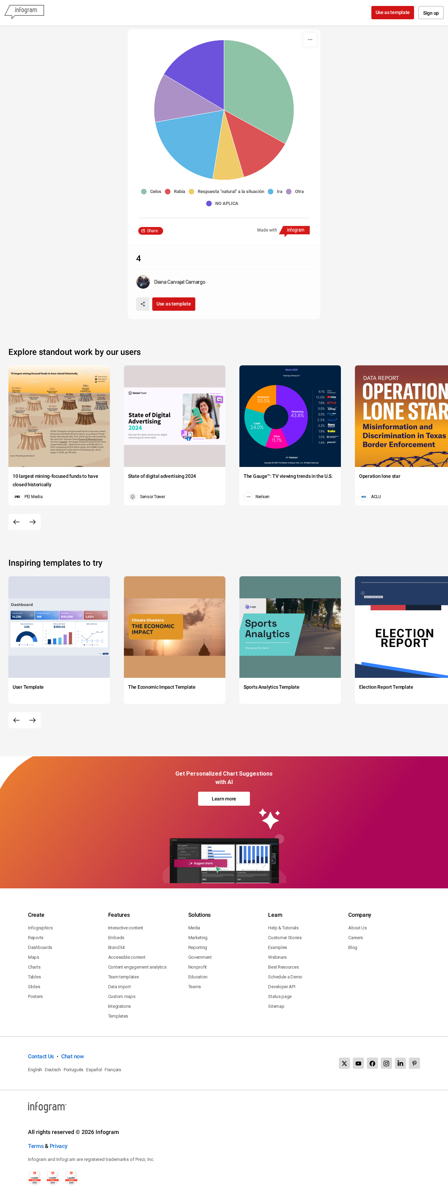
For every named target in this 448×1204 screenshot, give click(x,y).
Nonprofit (197, 967)
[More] (310, 39)
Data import (119, 986)
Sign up (431, 13)
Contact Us (41, 1056)
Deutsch (53, 1069)
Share (152, 230)
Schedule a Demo (285, 976)
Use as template (393, 12)
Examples (277, 947)
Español (94, 1069)
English (35, 1069)
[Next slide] (32, 522)
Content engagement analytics (137, 967)
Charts (34, 967)
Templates (118, 1016)
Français (113, 1069)
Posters (35, 996)
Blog (352, 947)
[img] (259, 92)
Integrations (119, 1006)
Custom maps (121, 996)
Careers (355, 937)
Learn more (224, 798)
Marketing (198, 937)
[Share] (142, 304)
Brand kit (116, 947)
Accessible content (127, 957)
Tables (34, 976)
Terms (36, 1146)
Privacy (59, 1146)
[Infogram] (24, 12)
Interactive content (125, 927)
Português (73, 1069)
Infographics (40, 927)
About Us (357, 927)
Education (198, 976)
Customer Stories (284, 937)
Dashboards (40, 947)
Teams (194, 986)
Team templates (123, 976)
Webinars (277, 957)
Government (200, 957)
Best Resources (283, 967)
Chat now (72, 1056)
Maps (33, 957)
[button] (153, 191)
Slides (34, 986)
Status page (280, 996)
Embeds (116, 937)
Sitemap (276, 1006)
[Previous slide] (16, 522)
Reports (35, 937)
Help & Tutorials (283, 927)
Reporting (197, 947)
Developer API (281, 986)
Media (194, 927)
